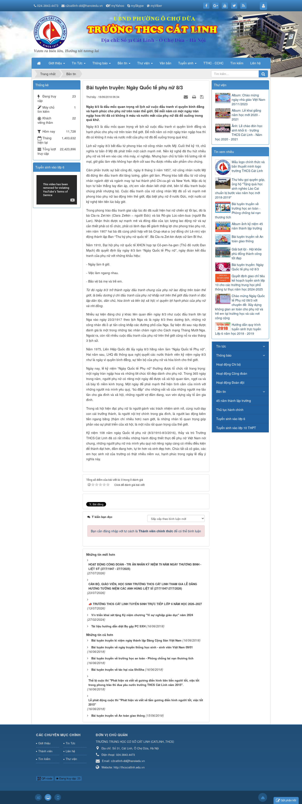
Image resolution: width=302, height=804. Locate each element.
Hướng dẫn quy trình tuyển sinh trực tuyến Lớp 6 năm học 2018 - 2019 (238, 329)
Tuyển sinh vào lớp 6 (230, 418)
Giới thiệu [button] (56, 63)
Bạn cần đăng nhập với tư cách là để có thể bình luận (146, 531)
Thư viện (71, 759)
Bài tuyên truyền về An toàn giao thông (247, 238)
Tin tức (221, 346)
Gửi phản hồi (288, 800)
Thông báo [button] (100, 63)
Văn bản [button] (165, 63)
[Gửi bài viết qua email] (186, 96)
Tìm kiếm (44, 759)
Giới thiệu (44, 743)
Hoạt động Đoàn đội (230, 382)
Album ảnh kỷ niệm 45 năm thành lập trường (247, 226)
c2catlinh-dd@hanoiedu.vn (84, 5)
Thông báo (223, 355)
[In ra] (194, 96)
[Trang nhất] (39, 63)
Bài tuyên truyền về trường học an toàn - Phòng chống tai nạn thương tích (238, 210)
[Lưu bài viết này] (202, 96)
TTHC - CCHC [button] (213, 63)
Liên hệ (70, 751)
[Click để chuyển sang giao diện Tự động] (38, 797)
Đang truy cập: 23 (69, 778)
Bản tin (221, 391)
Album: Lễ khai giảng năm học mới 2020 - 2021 (246, 114)
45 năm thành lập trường (233, 400)
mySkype (137, 5)
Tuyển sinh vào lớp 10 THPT (236, 428)
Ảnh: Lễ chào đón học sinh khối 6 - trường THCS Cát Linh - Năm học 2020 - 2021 (238, 132)
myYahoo (117, 5)
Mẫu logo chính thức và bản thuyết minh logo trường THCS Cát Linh (248, 166)
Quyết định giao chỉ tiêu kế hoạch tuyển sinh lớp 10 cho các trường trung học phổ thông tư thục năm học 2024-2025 (240, 282)
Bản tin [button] (123, 63)
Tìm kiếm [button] (236, 63)
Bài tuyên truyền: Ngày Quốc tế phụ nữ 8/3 (248, 266)
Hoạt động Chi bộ (228, 364)
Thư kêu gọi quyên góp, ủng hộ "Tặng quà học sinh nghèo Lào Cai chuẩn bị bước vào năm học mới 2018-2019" (240, 188)
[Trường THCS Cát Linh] (50, 32)
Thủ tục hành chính (229, 409)
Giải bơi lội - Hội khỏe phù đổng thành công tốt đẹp (247, 253)
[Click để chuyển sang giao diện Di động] (57, 797)
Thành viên (45, 751)
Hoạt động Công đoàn (231, 373)
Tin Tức (70, 743)
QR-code (46, 778)
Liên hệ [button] (255, 63)
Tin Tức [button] (77, 63)
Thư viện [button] (144, 63)
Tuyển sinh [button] (186, 63)
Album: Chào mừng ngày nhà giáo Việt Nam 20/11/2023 (248, 99)
